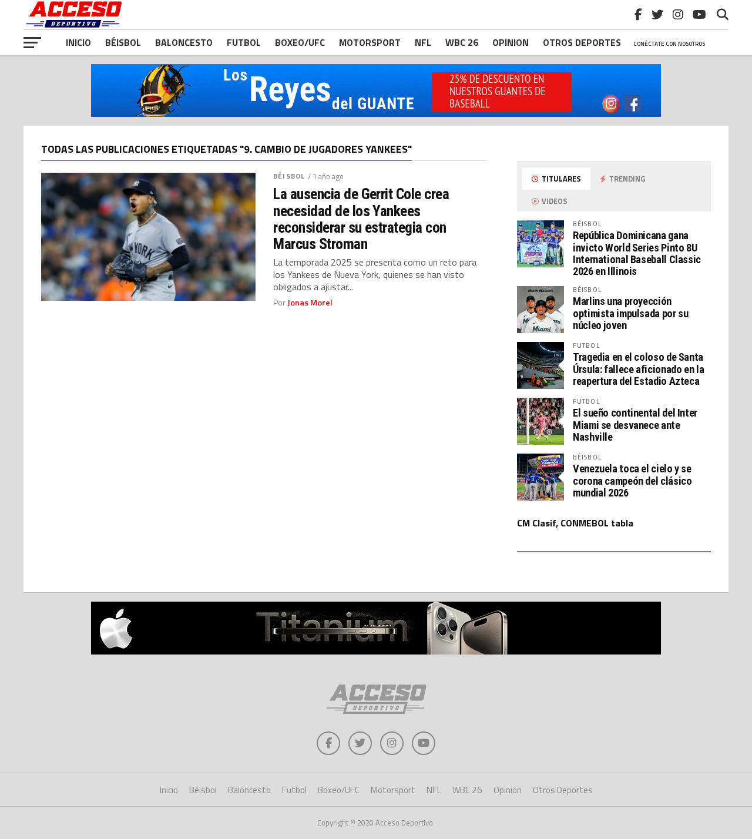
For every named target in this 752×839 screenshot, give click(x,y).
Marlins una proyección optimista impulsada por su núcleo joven (630, 313)
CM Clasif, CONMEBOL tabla (575, 523)
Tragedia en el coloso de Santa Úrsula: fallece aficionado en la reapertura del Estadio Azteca (638, 369)
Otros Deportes (563, 790)
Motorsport (370, 42)
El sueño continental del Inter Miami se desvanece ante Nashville (635, 424)
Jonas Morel (310, 302)
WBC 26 (461, 42)
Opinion (510, 42)
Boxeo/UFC (300, 42)
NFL (423, 42)
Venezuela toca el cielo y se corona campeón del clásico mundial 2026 (632, 480)
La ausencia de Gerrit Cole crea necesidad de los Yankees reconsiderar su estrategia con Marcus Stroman (361, 219)
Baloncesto (184, 42)
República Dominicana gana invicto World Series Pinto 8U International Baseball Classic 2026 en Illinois (637, 253)
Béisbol (123, 42)
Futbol (244, 42)
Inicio (78, 42)
